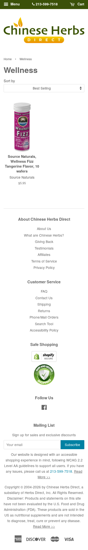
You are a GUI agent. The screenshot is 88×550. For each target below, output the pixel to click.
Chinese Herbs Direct (62, 486)
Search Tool (44, 323)
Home (8, 59)
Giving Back (44, 241)
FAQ (44, 291)
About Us (44, 228)
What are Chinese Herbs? (44, 235)
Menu (15, 3)
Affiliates (44, 254)
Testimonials (44, 248)
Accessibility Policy (44, 330)
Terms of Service (44, 261)
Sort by (9, 80)
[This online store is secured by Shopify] (44, 360)
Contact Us (44, 297)
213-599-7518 (46, 3)
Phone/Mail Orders (44, 317)
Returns (44, 310)
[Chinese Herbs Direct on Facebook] (44, 408)
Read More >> (44, 526)
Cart (80, 3)
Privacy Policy (44, 267)
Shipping (44, 304)
